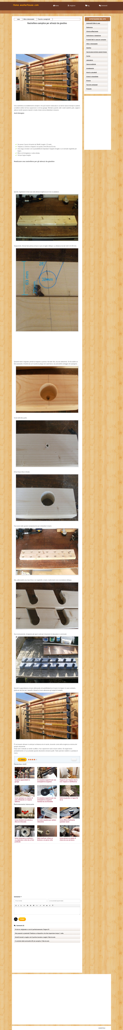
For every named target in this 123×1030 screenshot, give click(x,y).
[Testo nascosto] (43, 905)
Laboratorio (89, 60)
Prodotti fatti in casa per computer (96, 39)
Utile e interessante (92, 44)
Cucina (88, 56)
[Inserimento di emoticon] (37, 905)
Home (57, 6)
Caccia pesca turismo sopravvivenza (96, 52)
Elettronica (89, 27)
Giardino (88, 48)
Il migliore (71, 6)
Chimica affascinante (92, 31)
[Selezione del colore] (40, 905)
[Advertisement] (47, 37)
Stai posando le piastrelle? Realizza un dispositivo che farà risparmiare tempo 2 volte (39, 933)
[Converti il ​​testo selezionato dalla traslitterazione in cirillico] (49, 905)
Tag (88, 6)
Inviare (22, 919)
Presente (88, 89)
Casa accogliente (91, 64)
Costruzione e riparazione (93, 35)
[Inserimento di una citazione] (46, 905)
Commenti (104, 6)
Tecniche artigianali (92, 85)
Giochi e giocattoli (91, 72)
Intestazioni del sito (97, 19)
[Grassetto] (15, 905)
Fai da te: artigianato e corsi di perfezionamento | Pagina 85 (32, 929)
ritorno (23, 759)
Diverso (88, 80)
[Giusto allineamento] (33, 905)
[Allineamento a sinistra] (27, 905)
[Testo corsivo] (18, 905)
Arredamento (90, 68)
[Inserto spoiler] (52, 905)
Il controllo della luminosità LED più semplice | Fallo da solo (32, 941)
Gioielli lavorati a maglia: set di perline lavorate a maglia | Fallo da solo (35, 937)
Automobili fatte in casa (93, 23)
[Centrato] (30, 905)
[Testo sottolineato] (21, 905)
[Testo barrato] (24, 905)
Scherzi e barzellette (92, 76)
